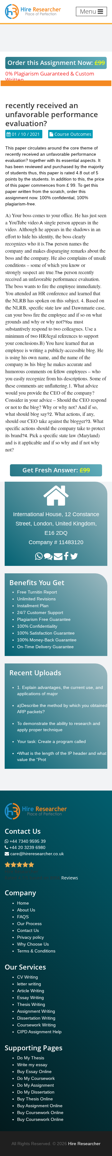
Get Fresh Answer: (56, 470)
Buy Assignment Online (40, 1105)
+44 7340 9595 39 (27, 841)
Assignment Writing (36, 1011)
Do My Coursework (36, 1078)
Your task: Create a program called (51, 741)
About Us (26, 909)
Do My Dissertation (35, 1091)
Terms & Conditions (36, 950)
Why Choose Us (33, 944)
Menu (89, 11)
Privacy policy (30, 937)
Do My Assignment (35, 1085)
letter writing (29, 983)
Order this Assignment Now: (56, 62)
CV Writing (27, 977)
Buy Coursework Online (40, 1112)
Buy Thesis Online (35, 1098)
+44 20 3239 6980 (27, 847)
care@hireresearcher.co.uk (37, 853)
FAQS (23, 916)
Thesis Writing (31, 1004)
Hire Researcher (84, 1143)
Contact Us (28, 930)
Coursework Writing (36, 1024)
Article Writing (30, 990)
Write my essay (32, 1064)
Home (23, 903)
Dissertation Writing (36, 1018)
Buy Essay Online (34, 1071)
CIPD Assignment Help (39, 1031)
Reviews (69, 878)
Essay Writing (30, 997)
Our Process (29, 923)
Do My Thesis (30, 1057)
